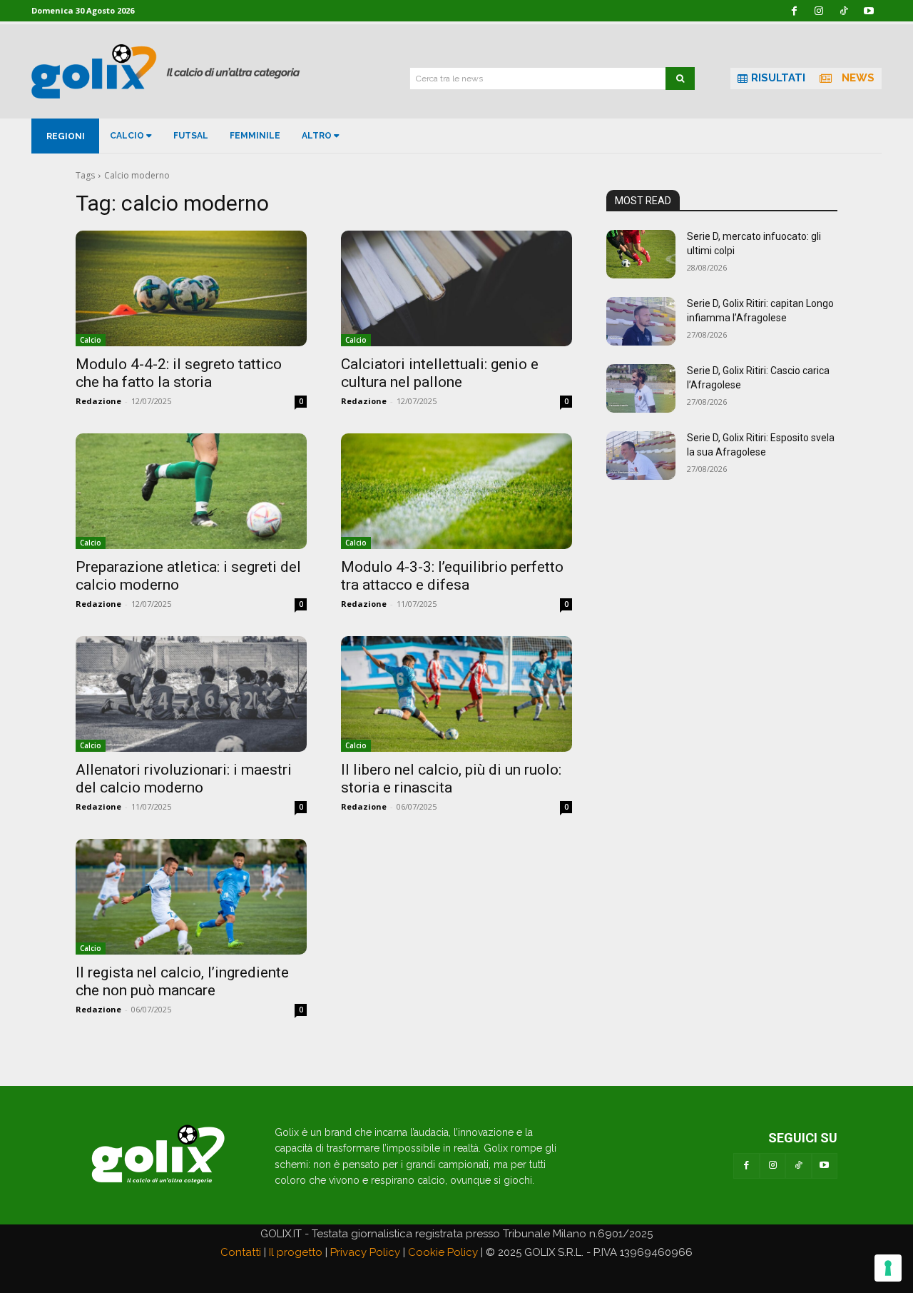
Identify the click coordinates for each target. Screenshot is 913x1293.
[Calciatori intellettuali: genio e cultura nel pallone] (456, 288)
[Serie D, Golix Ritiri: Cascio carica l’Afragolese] (640, 388)
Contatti (240, 1252)
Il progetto (295, 1252)
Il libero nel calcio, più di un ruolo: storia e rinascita (451, 778)
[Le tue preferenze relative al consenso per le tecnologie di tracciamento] (888, 1268)
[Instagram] (772, 1166)
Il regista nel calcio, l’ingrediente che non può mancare (182, 981)
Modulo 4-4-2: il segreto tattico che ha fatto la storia (179, 373)
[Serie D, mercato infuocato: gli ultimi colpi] (640, 254)
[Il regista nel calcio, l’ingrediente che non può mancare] (191, 897)
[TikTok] (798, 1166)
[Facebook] (746, 1166)
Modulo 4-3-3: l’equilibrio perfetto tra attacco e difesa (452, 575)
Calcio (90, 340)
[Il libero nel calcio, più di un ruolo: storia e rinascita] (456, 694)
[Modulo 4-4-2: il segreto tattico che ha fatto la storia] (191, 288)
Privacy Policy (365, 1252)
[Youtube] (824, 1166)
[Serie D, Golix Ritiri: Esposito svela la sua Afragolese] (640, 455)
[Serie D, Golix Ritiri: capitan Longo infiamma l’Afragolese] (640, 321)
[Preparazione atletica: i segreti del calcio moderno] (191, 491)
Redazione (98, 401)
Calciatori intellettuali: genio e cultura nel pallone (440, 373)
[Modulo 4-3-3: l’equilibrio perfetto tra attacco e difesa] (456, 491)
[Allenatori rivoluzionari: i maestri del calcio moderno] (191, 694)
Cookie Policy (443, 1252)
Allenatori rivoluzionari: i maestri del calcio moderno (184, 778)
